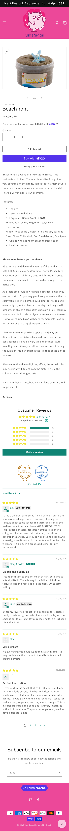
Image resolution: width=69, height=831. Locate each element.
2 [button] (30, 725)
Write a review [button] (34, 452)
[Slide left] (27, 98)
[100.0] (41, 472)
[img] (10, 502)
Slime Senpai (29, 825)
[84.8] (24, 472)
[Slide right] (42, 98)
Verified (32, 484)
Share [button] (9, 397)
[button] (4, 23)
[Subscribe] (58, 773)
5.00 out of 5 (43, 417)
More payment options (34, 166)
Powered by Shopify (44, 825)
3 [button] (35, 725)
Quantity (7, 130)
